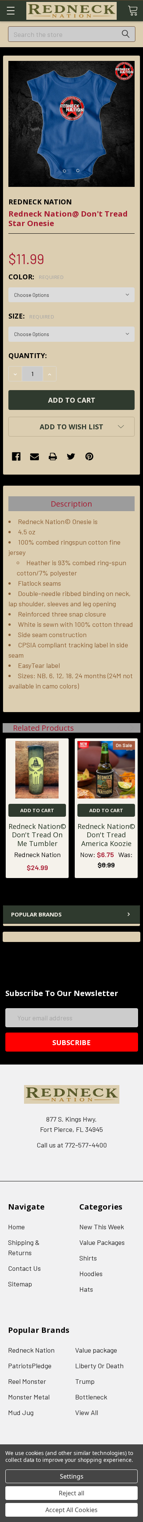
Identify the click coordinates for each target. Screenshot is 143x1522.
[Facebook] (16, 456)
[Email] (34, 456)
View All (86, 1412)
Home (16, 1226)
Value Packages (102, 1242)
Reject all (71, 1493)
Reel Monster (27, 1381)
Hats (86, 1289)
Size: (31, 315)
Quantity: (27, 355)
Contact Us (24, 1268)
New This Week (101, 1226)
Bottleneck (91, 1397)
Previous (120, 728)
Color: (36, 276)
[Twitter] (71, 456)
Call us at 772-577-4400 (72, 1145)
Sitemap (20, 1284)
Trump (85, 1381)
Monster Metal (29, 1397)
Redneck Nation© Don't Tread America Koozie (106, 835)
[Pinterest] (89, 456)
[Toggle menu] (10, 10)
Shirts (88, 1258)
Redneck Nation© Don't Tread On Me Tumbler (37, 835)
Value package (96, 1350)
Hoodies (91, 1273)
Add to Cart (37, 810)
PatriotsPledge (29, 1365)
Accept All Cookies (71, 1510)
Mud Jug (21, 1412)
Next (130, 728)
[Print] (53, 456)
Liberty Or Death (99, 1365)
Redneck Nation (31, 1350)
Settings (72, 1476)
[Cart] (132, 10)
